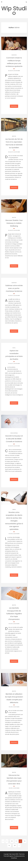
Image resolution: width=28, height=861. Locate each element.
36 (14, 845)
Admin (18, 70)
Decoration (14, 55)
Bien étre (14, 136)
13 (24, 841)
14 (9, 845)
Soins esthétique (14, 433)
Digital (14, 347)
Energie (14, 509)
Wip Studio (14, 10)
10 (11, 841)
